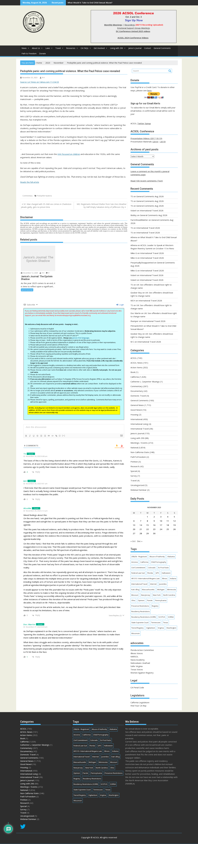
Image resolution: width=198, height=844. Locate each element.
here (149, 90)
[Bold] (26, 435)
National (134, 447)
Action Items (136, 367)
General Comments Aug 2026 (150, 196)
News (24, 48)
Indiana (173, 578)
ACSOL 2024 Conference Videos (133, 37)
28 (141, 533)
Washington (171, 628)
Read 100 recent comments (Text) (147, 180)
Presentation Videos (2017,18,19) (146, 138)
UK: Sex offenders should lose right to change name (92, 2)
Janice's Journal (134, 48)
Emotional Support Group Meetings (133, 28)
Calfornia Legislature (140, 702)
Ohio (133, 600)
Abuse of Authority (157, 556)
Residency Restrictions (140, 611)
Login (121, 304)
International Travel (140, 428)
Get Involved (99, 48)
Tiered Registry (137, 628)
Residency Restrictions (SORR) (143, 617)
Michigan (160, 589)
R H (43, 77)
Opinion (141, 600)
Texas (165, 622)
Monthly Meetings (113, 24)
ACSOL (134, 358)
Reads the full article (29, 182)
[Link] (56, 435)
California (135, 376)
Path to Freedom (29, 53)
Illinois (164, 578)
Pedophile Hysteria (44, 196)
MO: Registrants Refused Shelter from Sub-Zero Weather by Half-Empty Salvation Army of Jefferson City (101, 205)
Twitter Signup (144, 123)
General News (137, 405)
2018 (155, 141)
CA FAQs (84, 48)
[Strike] (37, 435)
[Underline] (34, 435)
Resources (70, 48)
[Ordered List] (41, 435)
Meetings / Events (139, 442)
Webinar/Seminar (138, 490)
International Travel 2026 (151, 210)
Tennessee (155, 622)
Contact (147, 48)
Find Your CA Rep (138, 705)
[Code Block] (52, 435)
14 (141, 525)
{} (60, 436)
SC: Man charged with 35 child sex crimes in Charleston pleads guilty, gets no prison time (46, 205)
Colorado (151, 567)
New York (157, 595)
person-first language (80, 338)
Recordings (129, 24)
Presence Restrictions (140, 606)
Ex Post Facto (163, 567)
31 (49, 273)
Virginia (161, 628)
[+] (63, 436)
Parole (149, 600)
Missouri (134, 595)
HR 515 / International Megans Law (145, 578)
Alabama (171, 556)
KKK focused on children (69, 154)
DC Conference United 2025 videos (133, 31)
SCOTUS (161, 617)
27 (134, 533)
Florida (150, 573)
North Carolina (169, 595)
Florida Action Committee (142, 650)
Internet (153, 584)
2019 (162, 141)
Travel (58, 48)
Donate (42, 53)
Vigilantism (150, 628)
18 (167, 525)
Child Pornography (158, 562)
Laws (47, 48)
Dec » (139, 541)
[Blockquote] (49, 435)
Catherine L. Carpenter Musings (145, 381)
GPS (157, 573)
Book (133, 372)
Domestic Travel (138, 395)
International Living (139, 424)
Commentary (27, 196)
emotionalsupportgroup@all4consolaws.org (73, 315)
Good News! (136, 409)
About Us (36, 48)
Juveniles (163, 584)
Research (135, 466)
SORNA (171, 617)
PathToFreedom (138, 457)
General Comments (162, 48)
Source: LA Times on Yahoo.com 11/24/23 (39, 82)
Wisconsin (135, 633)
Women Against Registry (142, 672)
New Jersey (145, 595)
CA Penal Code (137, 687)
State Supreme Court (139, 622)
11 (167, 521)
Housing (134, 414)
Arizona (134, 562)
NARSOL (134, 656)
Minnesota (171, 589)
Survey (134, 475)
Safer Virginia (137, 666)
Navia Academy (138, 659)
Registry (155, 606)
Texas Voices (137, 669)
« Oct (133, 541)
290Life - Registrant (139, 556)
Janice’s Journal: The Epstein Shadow (38, 259)
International (136, 419)
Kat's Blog (135, 589)
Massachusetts (148, 589)
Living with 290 (116, 48)
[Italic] (30, 435)
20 (134, 529)
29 (147, 533)
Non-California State (140, 452)
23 (154, 529)
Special (134, 471)
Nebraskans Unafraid (140, 663)
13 (134, 525)
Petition (134, 461)
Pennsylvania (160, 600)
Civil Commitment (138, 567)
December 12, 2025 (30, 273)
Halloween (166, 573)
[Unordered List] (45, 435)
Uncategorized (137, 485)
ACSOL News (137, 362)
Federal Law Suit (138, 573)
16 (154, 525)
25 (167, 529)
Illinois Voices (137, 653)
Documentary (137, 391)
